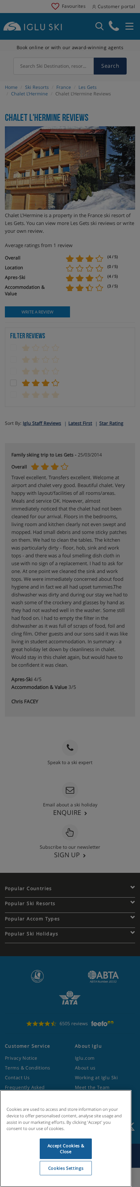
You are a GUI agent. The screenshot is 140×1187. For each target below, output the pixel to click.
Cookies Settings (66, 1168)
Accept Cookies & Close (66, 1148)
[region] (66, 1138)
